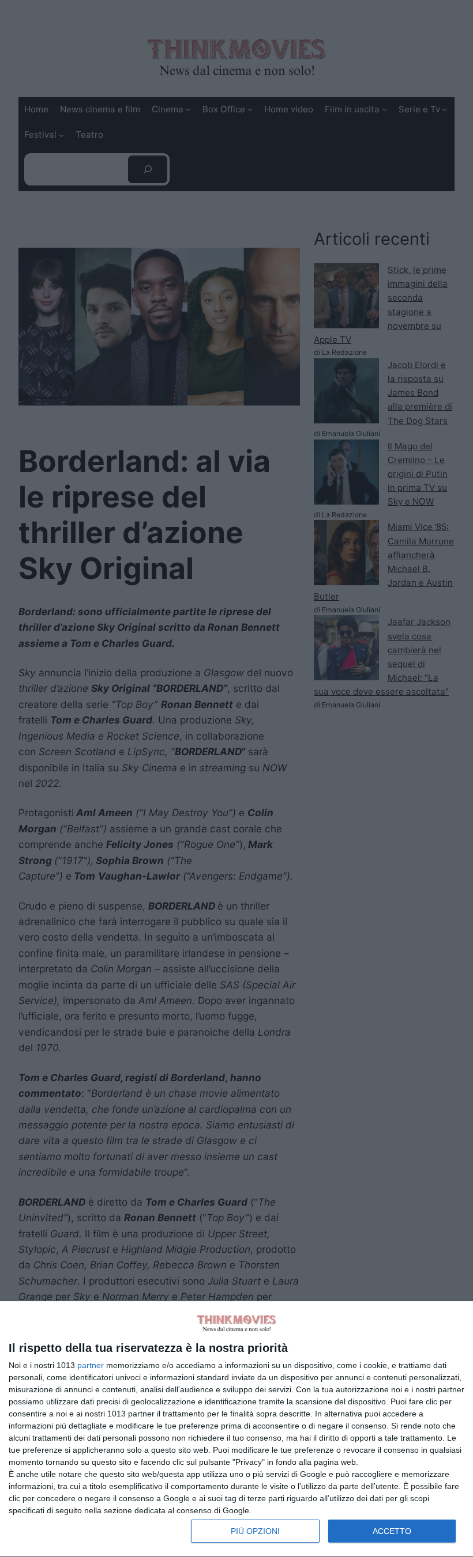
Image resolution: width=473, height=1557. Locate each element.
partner (90, 1365)
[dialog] (236, 1429)
